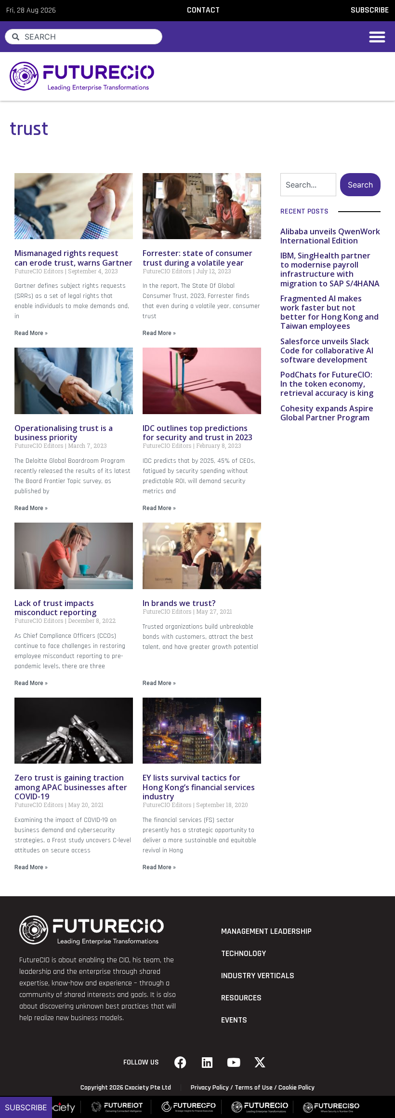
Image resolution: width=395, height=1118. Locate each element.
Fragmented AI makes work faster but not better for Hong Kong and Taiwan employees (329, 312)
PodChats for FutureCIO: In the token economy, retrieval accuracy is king (326, 383)
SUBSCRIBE (370, 10)
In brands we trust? (179, 603)
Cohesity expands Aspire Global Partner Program (326, 413)
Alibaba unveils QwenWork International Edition (330, 236)
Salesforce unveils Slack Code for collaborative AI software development (326, 350)
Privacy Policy (210, 1087)
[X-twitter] (260, 1063)
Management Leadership (266, 931)
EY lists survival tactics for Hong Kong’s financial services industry (199, 786)
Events (234, 1020)
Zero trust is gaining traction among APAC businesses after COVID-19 (70, 786)
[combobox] (83, 36)
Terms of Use (254, 1087)
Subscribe (26, 1107)
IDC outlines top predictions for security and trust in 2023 (197, 433)
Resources (241, 998)
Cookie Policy (296, 1087)
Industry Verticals (257, 975)
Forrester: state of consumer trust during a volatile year (197, 258)
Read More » (31, 333)
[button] (377, 37)
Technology (243, 953)
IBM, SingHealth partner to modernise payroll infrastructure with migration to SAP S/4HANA (330, 269)
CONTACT (203, 10)
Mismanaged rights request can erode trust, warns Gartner (73, 258)
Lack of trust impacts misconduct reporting (55, 608)
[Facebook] (181, 1063)
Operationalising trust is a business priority (63, 433)
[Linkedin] (207, 1063)
